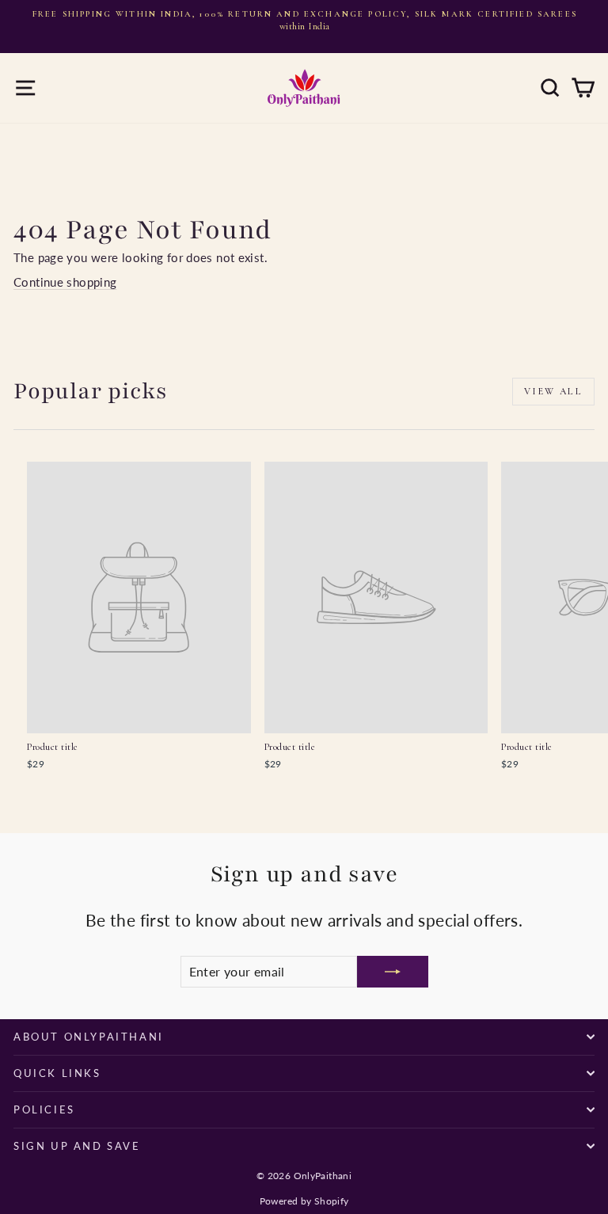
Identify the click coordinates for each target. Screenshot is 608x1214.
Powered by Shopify (304, 1201)
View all (553, 391)
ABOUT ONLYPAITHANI (88, 1036)
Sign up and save (77, 1146)
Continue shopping (64, 282)
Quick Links (57, 1073)
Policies (44, 1109)
